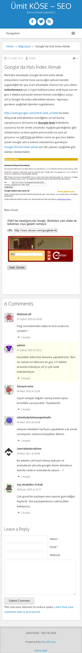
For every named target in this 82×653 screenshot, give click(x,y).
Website (55, 555)
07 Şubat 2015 (15, 58)
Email (54, 547)
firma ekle (41, 650)
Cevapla (25, 337)
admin (32, 58)
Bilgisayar (25, 46)
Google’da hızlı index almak (21, 147)
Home (10, 46)
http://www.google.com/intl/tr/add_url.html (31, 113)
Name (54, 539)
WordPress (49, 642)
